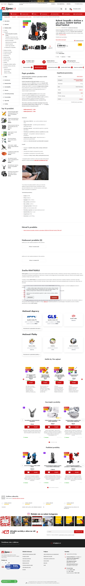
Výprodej (7, 100)
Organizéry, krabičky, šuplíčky (10, 64)
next (82, 420)
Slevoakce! (52, 1)
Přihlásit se (79, 531)
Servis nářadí (46, 560)
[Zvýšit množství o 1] (30, 427)
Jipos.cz (46, 301)
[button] (31, 385)
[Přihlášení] (66, 8)
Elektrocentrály (7, 57)
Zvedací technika (7, 59)
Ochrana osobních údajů (28, 565)
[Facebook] (2, 563)
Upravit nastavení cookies (51, 581)
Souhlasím (54, 297)
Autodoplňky (8, 87)
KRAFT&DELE (61, 53)
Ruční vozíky (6, 60)
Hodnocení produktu (53, 67)
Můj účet (45, 563)
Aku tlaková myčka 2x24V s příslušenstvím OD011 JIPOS (31, 376)
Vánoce (6, 90)
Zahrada (7, 24)
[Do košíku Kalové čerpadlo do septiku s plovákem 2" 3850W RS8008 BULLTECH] (77, 472)
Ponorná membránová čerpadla (11, 38)
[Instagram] (6, 563)
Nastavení (30, 297)
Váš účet (68, 3)
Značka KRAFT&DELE (66, 67)
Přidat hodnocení (34, 246)
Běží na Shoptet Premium (31, 583)
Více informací (62, 34)
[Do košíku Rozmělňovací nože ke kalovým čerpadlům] (36, 426)
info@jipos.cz (57, 543)
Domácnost (7, 80)
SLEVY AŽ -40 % (40, 1)
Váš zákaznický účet (27, 567)
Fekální (81, 99)
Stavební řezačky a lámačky (9, 66)
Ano (82, 93)
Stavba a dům (8, 28)
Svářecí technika (7, 53)
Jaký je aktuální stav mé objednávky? (51, 554)
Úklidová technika (7, 50)
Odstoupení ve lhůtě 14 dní (49, 558)
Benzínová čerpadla (9, 40)
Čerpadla (6, 32)
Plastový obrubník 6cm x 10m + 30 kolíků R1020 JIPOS (60, 376)
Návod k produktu (39, 67)
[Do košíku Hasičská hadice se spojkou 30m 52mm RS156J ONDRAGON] (77, 426)
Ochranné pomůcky (9, 93)
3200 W (81, 90)
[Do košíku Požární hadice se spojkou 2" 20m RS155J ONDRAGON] (56, 426)
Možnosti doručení (80, 40)
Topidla (5, 30)
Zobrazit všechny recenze (18, 498)
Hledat (61, 8)
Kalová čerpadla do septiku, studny (11, 34)
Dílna (6, 76)
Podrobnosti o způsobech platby (31, 354)
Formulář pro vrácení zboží (72, 565)
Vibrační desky (7, 71)
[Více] (78, 14)
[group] (31, 379)
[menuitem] (5, 14)
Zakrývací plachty (7, 69)
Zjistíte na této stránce (71, 559)
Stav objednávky (60, 3)
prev (22, 420)
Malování (6, 67)
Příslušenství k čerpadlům (10, 47)
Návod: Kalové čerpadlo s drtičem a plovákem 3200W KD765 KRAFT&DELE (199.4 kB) (43, 230)
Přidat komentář (34, 260)
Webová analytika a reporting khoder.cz (52, 583)
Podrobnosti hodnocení (73, 27)
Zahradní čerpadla (9, 44)
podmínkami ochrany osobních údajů (66, 534)
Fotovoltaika (8, 97)
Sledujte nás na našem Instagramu (44, 514)
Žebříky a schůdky (7, 72)
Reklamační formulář (48, 556)
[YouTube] (9, 563)
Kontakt (53, 3)
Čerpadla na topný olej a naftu (11, 37)
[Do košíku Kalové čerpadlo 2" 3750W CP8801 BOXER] (36, 472)
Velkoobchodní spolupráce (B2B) (29, 554)
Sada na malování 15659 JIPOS (74, 375)
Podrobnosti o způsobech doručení (31, 328)
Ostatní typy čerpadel (9, 45)
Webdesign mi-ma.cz (41, 583)
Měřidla (5, 62)
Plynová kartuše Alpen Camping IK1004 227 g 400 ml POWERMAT (45, 376)
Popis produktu (26, 67)
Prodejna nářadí (26, 556)
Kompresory (6, 55)
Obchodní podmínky (27, 558)
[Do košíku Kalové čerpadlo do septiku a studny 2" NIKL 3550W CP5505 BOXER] (56, 472)
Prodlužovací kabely (8, 52)
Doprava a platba (78, 67)
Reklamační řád (26, 563)
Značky (6, 104)
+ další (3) (50, 48)
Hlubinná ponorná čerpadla (10, 42)
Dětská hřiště (8, 83)
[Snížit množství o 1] (26, 427)
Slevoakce (7, 21)
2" (82, 96)
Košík (45, 565)
